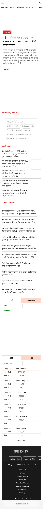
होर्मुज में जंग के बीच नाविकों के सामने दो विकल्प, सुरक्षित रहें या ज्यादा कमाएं (17, 282)
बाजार (28, 7)
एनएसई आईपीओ (26, 130)
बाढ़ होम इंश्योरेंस (20, 122)
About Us (22, 470)
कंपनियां (34, 7)
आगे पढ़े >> (21, 440)
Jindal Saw (21, 392)
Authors (22, 473)
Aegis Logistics (21, 428)
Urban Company (22, 381)
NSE (31, 358)
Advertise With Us (22, 483)
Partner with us (22, 476)
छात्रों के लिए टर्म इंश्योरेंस (13, 126)
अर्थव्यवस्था (20, 7)
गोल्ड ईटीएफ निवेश (24, 138)
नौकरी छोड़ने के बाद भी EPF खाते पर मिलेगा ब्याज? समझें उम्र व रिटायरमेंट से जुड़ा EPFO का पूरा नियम (14, 153)
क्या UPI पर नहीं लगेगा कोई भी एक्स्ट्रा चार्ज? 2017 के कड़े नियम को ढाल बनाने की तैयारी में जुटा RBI (19, 255)
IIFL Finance (21, 416)
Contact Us (22, 489)
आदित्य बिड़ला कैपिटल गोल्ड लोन (25, 134)
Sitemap (22, 493)
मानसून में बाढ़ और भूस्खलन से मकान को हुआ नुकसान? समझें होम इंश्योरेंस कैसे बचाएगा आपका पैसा (15, 193)
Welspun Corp (22, 369)
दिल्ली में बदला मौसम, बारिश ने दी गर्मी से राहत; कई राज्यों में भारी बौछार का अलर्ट (18, 264)
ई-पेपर (12, 7)
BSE (11, 358)
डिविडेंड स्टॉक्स (10, 122)
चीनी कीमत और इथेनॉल (12, 138)
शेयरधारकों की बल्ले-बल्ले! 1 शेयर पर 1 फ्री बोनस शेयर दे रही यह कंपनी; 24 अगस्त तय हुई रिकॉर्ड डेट (14, 173)
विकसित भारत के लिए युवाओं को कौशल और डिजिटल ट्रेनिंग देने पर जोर (19, 273)
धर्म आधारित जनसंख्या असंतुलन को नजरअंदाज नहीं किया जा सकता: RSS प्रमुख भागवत (19, 41)
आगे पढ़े (6, 70)
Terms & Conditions (22, 486)
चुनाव (41, 7)
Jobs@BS (22, 479)
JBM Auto (21, 404)
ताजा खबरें (4, 7)
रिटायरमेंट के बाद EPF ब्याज (14, 130)
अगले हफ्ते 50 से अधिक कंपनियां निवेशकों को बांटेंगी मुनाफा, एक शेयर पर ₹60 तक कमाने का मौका (15, 183)
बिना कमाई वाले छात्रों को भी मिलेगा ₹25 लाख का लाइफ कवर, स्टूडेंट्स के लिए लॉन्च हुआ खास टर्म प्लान (15, 163)
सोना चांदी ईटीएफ (11, 134)
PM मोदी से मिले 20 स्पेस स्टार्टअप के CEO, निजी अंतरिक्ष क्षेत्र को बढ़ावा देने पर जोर (18, 290)
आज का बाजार (31, 300)
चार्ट (12, 300)
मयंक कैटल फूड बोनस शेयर (27, 126)
